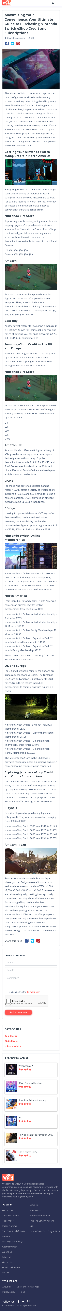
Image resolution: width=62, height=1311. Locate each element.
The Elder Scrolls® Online (14, 1231)
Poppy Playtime (9, 1226)
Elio (31, 1226)
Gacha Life (7, 1262)
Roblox (5, 1272)
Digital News (11, 1041)
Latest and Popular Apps (27, 1286)
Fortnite (6, 1236)
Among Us (7, 1251)
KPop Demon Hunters (40, 1215)
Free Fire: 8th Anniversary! (42, 1220)
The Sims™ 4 (8, 1220)
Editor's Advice (13, 1046)
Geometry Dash (9, 1246)
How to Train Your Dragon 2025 (45, 1231)
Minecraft (6, 1257)
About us (6, 1286)
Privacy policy (33, 992)
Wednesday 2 (36, 1210)
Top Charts (11, 1035)
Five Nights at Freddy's (13, 1241)
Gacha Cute (7, 1210)
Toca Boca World (10, 1215)
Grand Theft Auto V (11, 1267)
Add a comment (18, 1012)
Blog (23, 1291)
